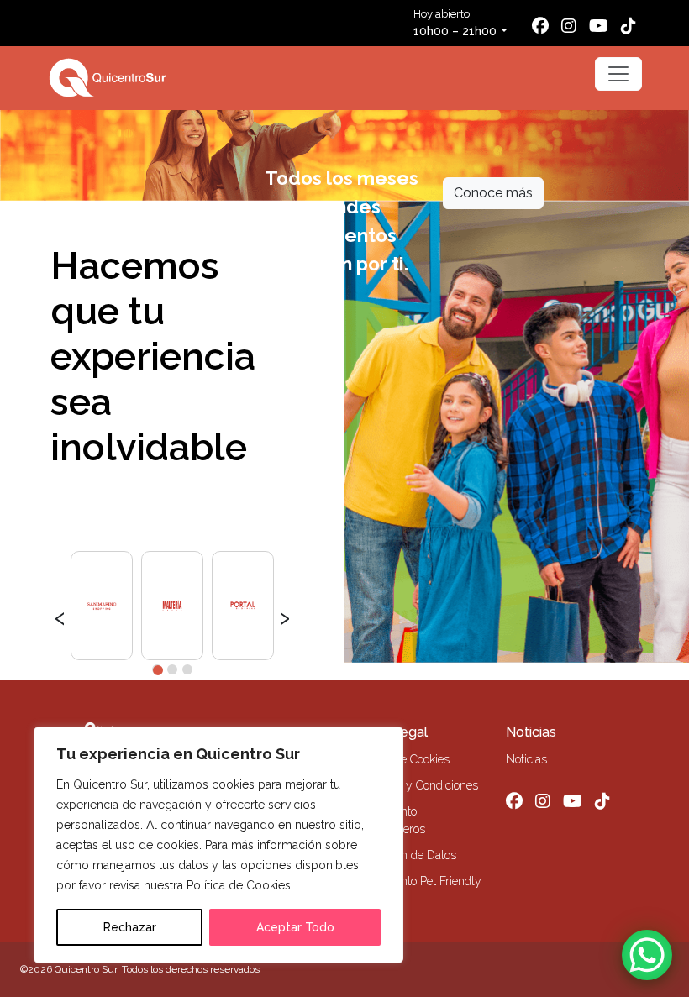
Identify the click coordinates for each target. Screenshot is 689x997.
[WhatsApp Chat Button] (647, 955)
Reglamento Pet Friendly (418, 881)
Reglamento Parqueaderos (390, 820)
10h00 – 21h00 (455, 31)
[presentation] (60, 616)
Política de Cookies (402, 759)
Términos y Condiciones (416, 785)
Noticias (531, 732)
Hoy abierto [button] (455, 23)
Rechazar (129, 927)
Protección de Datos (405, 855)
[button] (157, 669)
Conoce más (493, 193)
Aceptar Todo (295, 927)
